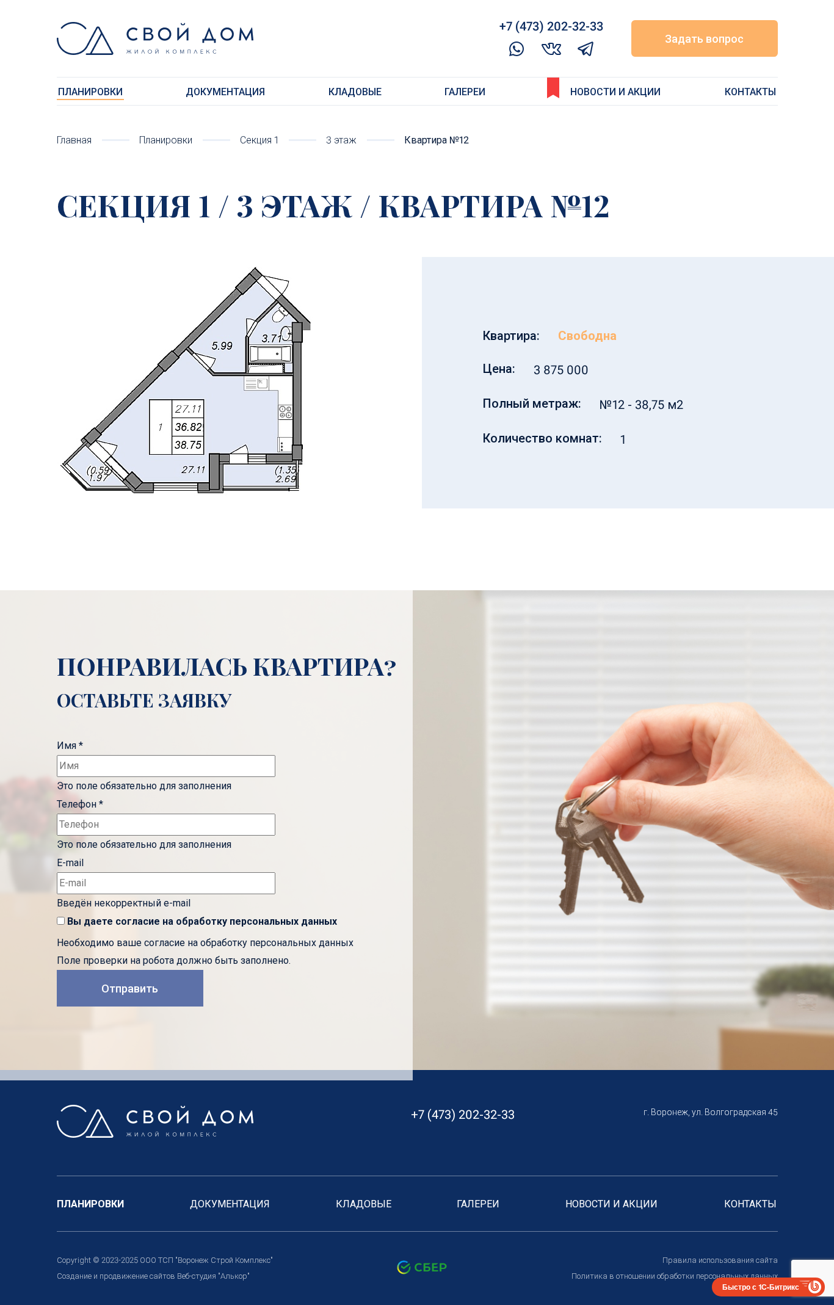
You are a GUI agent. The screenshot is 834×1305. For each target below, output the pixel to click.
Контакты (750, 92)
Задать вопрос (704, 38)
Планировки (90, 92)
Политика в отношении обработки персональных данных (674, 1276)
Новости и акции (615, 92)
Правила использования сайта (720, 1260)
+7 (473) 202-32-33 (463, 1114)
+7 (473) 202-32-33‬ (551, 26)
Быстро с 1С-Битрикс (760, 1286)
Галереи (464, 92)
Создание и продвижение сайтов (116, 1276)
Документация (225, 92)
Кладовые (355, 92)
